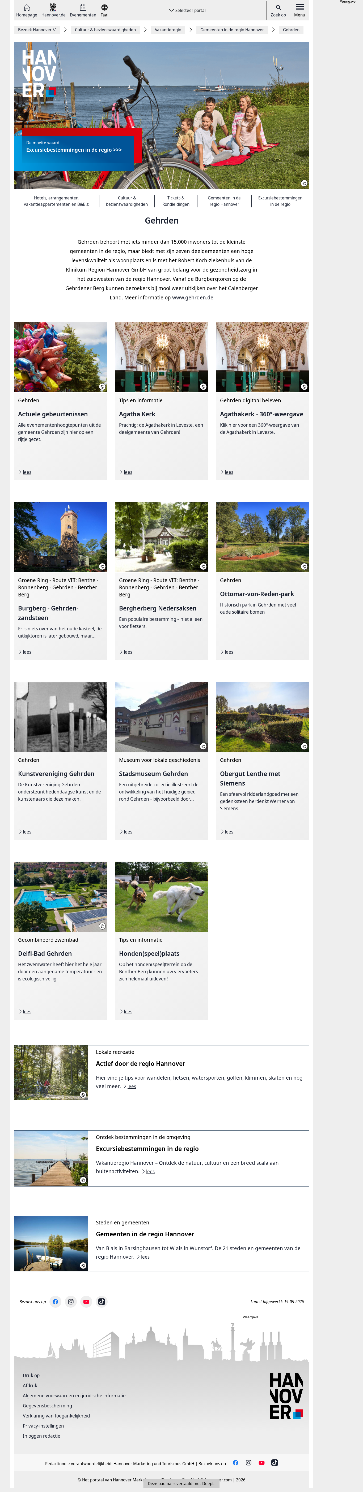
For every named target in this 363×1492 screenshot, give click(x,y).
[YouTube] (86, 1302)
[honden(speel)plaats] (161, 941)
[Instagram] (71, 1302)
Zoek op (278, 15)
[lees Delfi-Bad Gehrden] (60, 941)
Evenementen (83, 14)
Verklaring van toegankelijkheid (56, 1415)
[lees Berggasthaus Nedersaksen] (161, 581)
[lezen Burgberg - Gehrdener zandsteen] (60, 581)
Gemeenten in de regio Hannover (224, 201)
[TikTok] (102, 1302)
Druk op (31, 1375)
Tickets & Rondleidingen (175, 201)
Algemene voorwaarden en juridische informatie (74, 1395)
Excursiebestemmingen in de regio (280, 201)
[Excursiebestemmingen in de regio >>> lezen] (161, 115)
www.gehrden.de (192, 297)
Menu (299, 15)
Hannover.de (53, 14)
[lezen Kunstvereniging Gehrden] (60, 761)
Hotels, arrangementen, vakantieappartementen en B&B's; (56, 201)
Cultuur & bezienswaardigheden (127, 201)
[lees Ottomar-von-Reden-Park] (262, 581)
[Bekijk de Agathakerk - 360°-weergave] (262, 401)
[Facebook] (55, 1302)
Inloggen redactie (41, 1435)
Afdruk (30, 1385)
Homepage (26, 14)
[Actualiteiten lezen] (60, 401)
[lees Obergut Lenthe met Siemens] (262, 761)
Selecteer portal (190, 10)
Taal (104, 14)
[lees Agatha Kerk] (161, 401)
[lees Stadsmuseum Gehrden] (161, 761)
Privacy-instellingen (43, 1425)
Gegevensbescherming (47, 1405)
